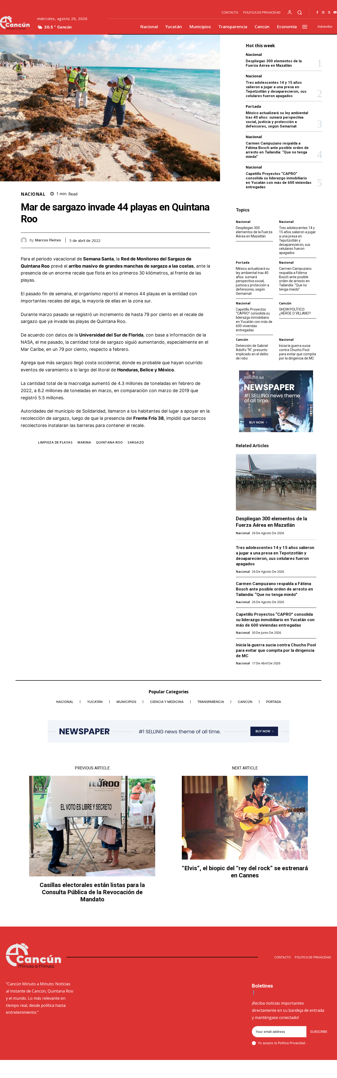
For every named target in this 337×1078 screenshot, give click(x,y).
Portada (253, 106)
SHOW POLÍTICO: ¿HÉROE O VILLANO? (295, 311)
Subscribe (318, 1032)
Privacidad (298, 1043)
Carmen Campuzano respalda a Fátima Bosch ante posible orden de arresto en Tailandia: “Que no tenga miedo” (277, 150)
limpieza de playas (55, 442)
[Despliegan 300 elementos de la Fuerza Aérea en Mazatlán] (276, 482)
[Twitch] (305, 1069)
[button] (299, 12)
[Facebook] (317, 13)
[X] (329, 13)
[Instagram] (323, 13)
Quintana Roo (109, 442)
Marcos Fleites (48, 240)
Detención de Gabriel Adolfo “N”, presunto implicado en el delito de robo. (252, 352)
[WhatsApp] (205, 240)
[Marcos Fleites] (25, 240)
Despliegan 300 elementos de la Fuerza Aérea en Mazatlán (274, 63)
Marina (84, 442)
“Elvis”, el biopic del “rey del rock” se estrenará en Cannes (245, 872)
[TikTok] (294, 1069)
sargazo (136, 442)
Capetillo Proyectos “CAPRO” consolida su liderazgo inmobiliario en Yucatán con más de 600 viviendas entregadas (278, 180)
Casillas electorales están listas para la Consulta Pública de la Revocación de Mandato (92, 892)
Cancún (285, 303)
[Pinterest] (194, 240)
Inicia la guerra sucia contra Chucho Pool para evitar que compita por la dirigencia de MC (297, 352)
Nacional (33, 194)
